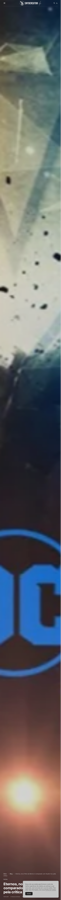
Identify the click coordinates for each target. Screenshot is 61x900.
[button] (57, 3)
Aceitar (29, 893)
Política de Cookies (50, 890)
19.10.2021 (6, 896)
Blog (11, 874)
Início (5, 874)
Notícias (5, 879)
